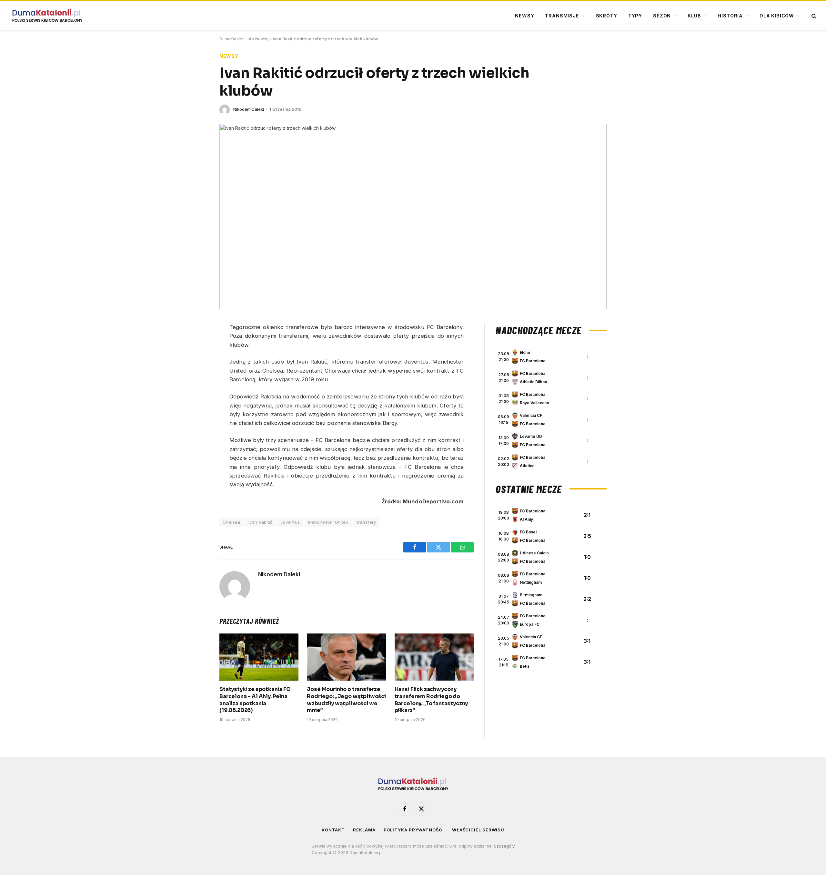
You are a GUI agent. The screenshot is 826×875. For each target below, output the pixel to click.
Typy (635, 15)
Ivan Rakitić (260, 522)
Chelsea (231, 522)
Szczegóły (504, 846)
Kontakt (333, 829)
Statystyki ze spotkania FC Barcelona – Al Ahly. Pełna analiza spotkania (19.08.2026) (254, 700)
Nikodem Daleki (248, 109)
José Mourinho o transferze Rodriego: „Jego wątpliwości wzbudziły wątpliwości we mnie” (346, 700)
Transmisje (562, 15)
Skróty (606, 15)
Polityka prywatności (414, 829)
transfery (366, 522)
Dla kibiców (777, 15)
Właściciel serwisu (478, 829)
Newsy (524, 15)
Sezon (662, 15)
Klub (694, 15)
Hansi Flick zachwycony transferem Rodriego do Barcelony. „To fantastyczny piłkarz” (431, 700)
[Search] (813, 16)
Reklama (364, 829)
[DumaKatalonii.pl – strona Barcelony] (47, 16)
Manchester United (328, 522)
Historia (730, 15)
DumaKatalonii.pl (235, 38)
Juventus (290, 522)
